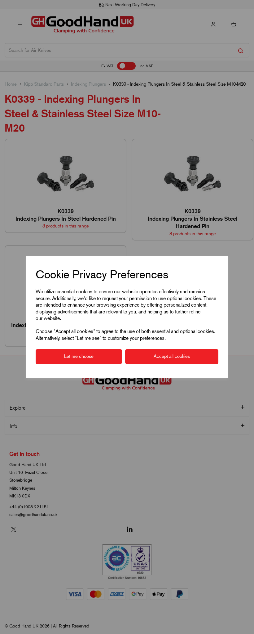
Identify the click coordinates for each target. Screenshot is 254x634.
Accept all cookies (172, 356)
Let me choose (79, 356)
